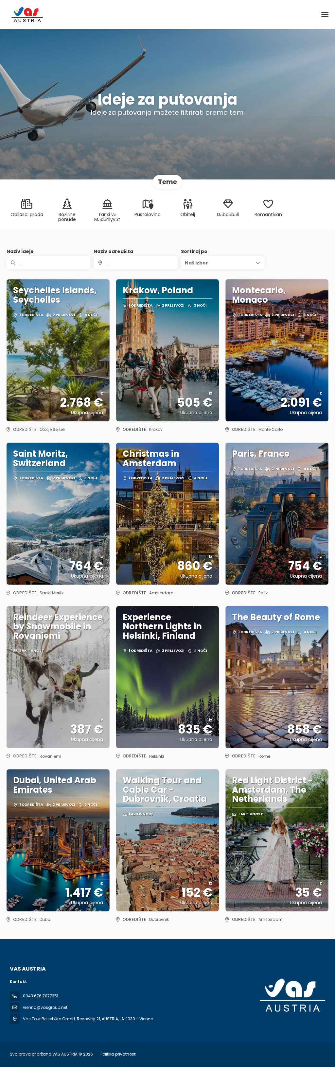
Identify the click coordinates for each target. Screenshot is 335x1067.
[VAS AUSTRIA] (291, 995)
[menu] (325, 14)
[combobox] (135, 262)
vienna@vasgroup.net (45, 1007)
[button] (223, 262)
